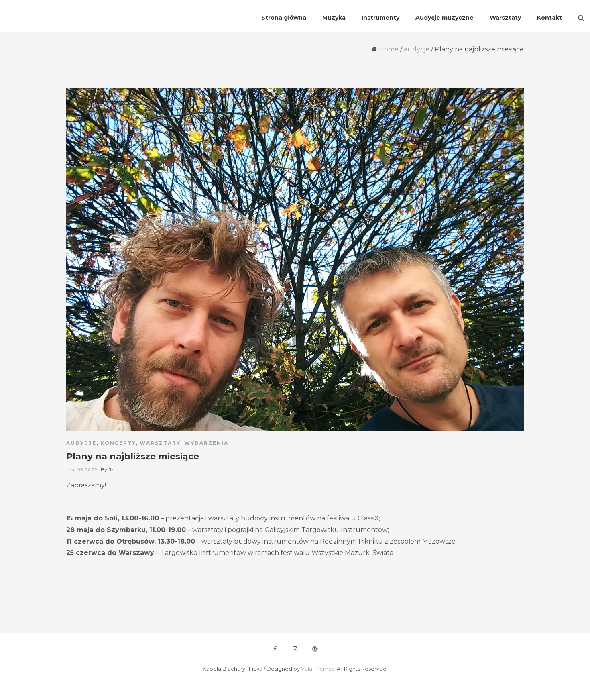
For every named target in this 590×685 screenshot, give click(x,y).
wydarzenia (206, 443)
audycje (416, 49)
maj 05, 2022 (81, 470)
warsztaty (160, 443)
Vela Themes (317, 669)
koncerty (118, 443)
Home (389, 49)
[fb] (275, 649)
